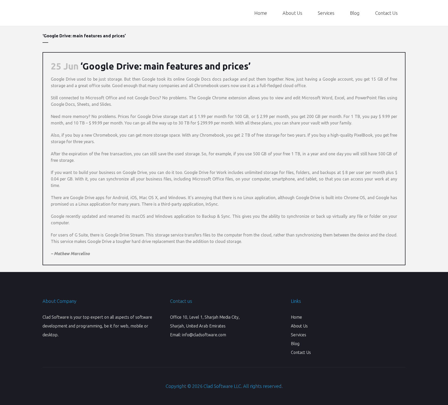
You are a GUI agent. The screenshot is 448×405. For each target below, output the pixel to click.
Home (296, 317)
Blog (295, 343)
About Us (299, 326)
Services (298, 334)
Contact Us (301, 352)
